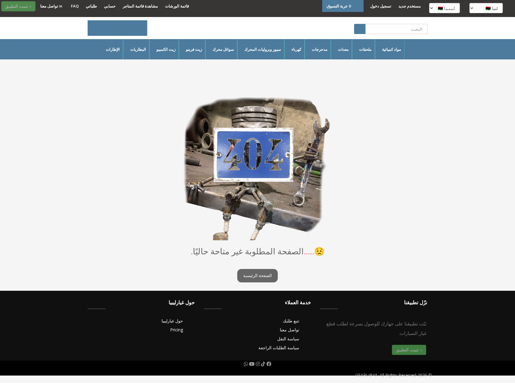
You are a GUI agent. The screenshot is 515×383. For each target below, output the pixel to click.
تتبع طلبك (291, 321)
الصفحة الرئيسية (257, 275)
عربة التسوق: (338, 6)
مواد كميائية (391, 49)
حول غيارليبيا (172, 321)
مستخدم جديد (409, 6)
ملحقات (365, 49)
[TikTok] (262, 364)
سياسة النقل (288, 339)
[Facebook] (268, 364)
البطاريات (138, 49)
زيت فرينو (194, 49)
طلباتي (91, 6)
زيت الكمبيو (166, 49)
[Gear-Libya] (117, 28)
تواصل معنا (49, 6)
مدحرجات (320, 49)
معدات (343, 49)
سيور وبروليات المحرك (262, 49)
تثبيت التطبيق (17, 6)
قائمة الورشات (177, 6)
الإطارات (113, 49)
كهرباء (296, 49)
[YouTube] (251, 364)
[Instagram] (257, 364)
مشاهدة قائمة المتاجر (140, 6)
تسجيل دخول (380, 6)
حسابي (110, 6)
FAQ (75, 6)
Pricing (176, 330)
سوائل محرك (223, 49)
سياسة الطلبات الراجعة (278, 347)
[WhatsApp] (246, 364)
